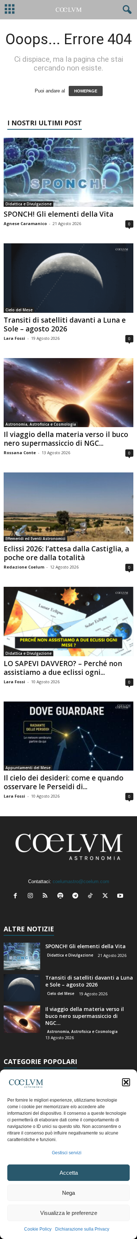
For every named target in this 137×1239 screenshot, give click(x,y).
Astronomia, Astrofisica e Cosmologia (40, 424)
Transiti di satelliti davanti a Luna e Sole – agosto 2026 (65, 324)
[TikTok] (91, 896)
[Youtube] (121, 896)
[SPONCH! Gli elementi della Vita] (68, 172)
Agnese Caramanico (25, 223)
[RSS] (46, 896)
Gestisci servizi (66, 1152)
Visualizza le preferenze (68, 1213)
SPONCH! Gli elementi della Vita (58, 214)
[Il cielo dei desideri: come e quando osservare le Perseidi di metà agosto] (68, 736)
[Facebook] (16, 896)
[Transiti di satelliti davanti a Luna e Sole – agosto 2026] (68, 277)
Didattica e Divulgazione (28, 203)
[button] (126, 1082)
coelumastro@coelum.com (81, 881)
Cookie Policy (38, 1229)
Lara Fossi (14, 338)
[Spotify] (61, 896)
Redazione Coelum (24, 567)
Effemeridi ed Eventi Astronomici (35, 538)
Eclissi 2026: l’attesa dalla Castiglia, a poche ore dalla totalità (66, 553)
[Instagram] (31, 896)
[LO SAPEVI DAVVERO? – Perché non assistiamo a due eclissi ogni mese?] (68, 621)
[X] (106, 896)
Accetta (69, 1173)
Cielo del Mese (19, 309)
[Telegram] (76, 896)
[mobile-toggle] (9, 9)
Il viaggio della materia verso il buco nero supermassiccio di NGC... (66, 439)
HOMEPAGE (85, 91)
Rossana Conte (20, 452)
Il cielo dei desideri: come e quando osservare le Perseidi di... (63, 782)
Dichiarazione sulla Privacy (82, 1229)
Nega (68, 1193)
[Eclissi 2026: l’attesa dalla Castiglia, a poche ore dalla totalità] (68, 506)
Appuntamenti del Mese (27, 767)
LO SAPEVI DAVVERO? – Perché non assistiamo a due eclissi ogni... (63, 668)
